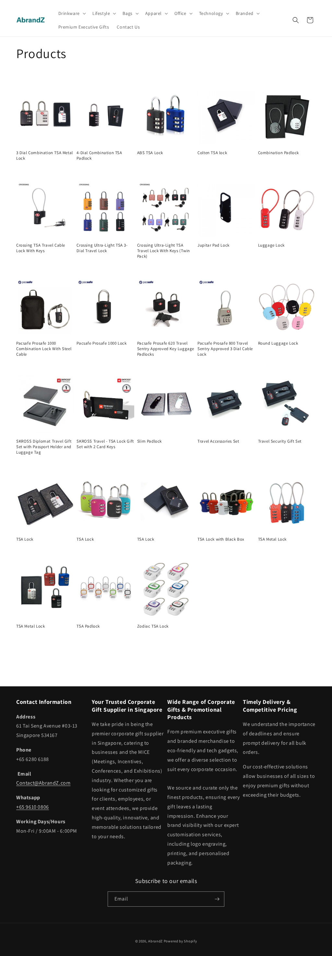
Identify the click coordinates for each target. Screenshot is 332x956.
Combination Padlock (278, 152)
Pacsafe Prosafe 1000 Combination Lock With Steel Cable (43, 349)
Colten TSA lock (212, 152)
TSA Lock (24, 539)
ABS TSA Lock (150, 152)
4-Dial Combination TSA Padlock (99, 155)
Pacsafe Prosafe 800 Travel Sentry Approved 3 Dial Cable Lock (225, 349)
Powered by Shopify (180, 941)
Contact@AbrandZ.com (43, 782)
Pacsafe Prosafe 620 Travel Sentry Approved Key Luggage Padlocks (165, 349)
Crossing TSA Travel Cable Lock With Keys (40, 248)
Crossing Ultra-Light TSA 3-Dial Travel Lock (102, 248)
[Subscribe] (217, 899)
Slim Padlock (149, 441)
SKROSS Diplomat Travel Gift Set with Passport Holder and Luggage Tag (43, 447)
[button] (71, 13)
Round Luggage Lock (278, 343)
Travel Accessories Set (218, 441)
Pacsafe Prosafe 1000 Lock (101, 343)
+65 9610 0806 (32, 806)
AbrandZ (155, 941)
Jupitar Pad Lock (213, 245)
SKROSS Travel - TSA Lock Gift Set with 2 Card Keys (105, 444)
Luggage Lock (271, 245)
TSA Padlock (88, 626)
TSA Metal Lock (272, 539)
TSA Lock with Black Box (220, 539)
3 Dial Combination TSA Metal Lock (44, 155)
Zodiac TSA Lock (153, 626)
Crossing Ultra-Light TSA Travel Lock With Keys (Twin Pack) (163, 251)
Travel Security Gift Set (280, 441)
